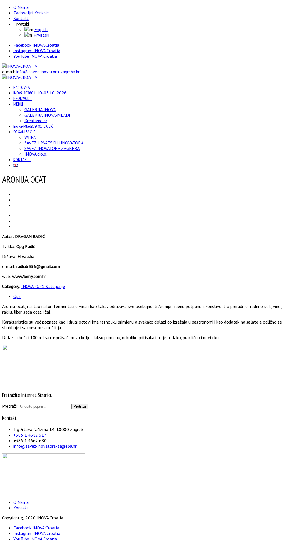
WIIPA (30, 137)
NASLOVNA (21, 87)
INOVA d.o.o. (35, 154)
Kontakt (21, 18)
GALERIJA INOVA (40, 109)
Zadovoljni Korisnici (31, 13)
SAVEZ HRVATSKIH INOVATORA (53, 143)
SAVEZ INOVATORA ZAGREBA (52, 148)
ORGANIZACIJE (24, 131)
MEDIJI (18, 104)
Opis (17, 296)
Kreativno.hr (35, 120)
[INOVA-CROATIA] (19, 66)
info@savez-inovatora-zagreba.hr (48, 71)
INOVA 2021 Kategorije (43, 286)
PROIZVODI (22, 98)
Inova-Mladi (33, 126)
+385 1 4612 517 (30, 435)
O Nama (21, 7)
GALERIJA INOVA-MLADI (47, 115)
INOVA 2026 (40, 93)
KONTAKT (21, 159)
